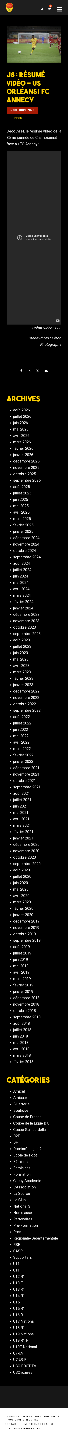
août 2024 (21, 563)
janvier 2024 (23, 608)
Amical (19, 1091)
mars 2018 (22, 1055)
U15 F (18, 1302)
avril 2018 (21, 1049)
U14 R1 (19, 1295)
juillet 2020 (22, 876)
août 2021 (21, 793)
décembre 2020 (26, 844)
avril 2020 (21, 895)
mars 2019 (22, 978)
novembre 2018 (26, 1004)
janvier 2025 (23, 531)
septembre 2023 (27, 633)
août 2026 (21, 410)
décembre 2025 (26, 461)
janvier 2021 (23, 838)
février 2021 (23, 831)
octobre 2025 (24, 474)
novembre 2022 (26, 697)
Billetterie (21, 1104)
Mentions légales (39, 1424)
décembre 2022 (26, 691)
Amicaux (20, 1097)
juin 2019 (20, 959)
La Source (21, 1193)
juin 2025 (20, 499)
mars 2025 (22, 518)
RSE (16, 1244)
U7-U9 (18, 1353)
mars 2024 (22, 595)
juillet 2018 (22, 1030)
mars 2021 (22, 825)
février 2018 (23, 1062)
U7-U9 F (19, 1359)
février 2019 (23, 985)
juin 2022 (20, 729)
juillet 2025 (22, 493)
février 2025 (23, 525)
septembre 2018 (27, 1017)
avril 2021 (21, 819)
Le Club (19, 1200)
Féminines (21, 1168)
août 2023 (21, 640)
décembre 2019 (26, 921)
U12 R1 (19, 1276)
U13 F (18, 1283)
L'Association (24, 1187)
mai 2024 (21, 582)
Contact (11, 1424)
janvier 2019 (23, 991)
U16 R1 (19, 1315)
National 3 (21, 1206)
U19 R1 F (20, 1340)
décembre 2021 (26, 768)
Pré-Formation (25, 1225)
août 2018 (21, 1023)
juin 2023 (20, 653)
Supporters (22, 1257)
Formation (22, 1174)
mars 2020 (22, 902)
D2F (16, 1136)
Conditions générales (22, 1428)
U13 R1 (19, 1289)
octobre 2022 (24, 704)
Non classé (22, 1212)
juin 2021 (20, 806)
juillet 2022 (22, 723)
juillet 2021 (22, 800)
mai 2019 (21, 966)
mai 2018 (21, 1042)
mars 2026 (22, 442)
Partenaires (22, 1219)
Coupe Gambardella (29, 1129)
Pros (17, 1232)
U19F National (25, 1347)
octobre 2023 (24, 627)
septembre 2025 (27, 480)
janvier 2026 (23, 455)
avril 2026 (21, 435)
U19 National (24, 1334)
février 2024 (23, 601)
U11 (16, 1264)
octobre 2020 (24, 857)
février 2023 (23, 678)
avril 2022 (21, 742)
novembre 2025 (26, 467)
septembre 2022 (27, 710)
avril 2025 (21, 512)
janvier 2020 (23, 915)
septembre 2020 (27, 863)
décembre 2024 (26, 538)
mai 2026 (21, 429)
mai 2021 (21, 812)
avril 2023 (21, 665)
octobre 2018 (24, 1010)
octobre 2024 (24, 550)
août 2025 (21, 486)
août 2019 (21, 947)
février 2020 (23, 908)
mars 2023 (22, 672)
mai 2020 (21, 889)
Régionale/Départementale (35, 1238)
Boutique (20, 1110)
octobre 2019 (24, 934)
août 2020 (21, 870)
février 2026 (23, 448)
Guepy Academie (27, 1180)
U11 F (18, 1270)
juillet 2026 (22, 416)
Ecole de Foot (25, 1155)
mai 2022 (21, 736)
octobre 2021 (24, 780)
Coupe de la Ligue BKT (32, 1123)
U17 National (24, 1321)
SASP (18, 1251)
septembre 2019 (27, 940)
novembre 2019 (26, 927)
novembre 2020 (26, 851)
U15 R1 (19, 1308)
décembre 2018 (26, 998)
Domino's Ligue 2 (27, 1149)
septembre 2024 (27, 557)
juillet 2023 (22, 646)
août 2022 (21, 716)
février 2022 (23, 755)
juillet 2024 (22, 570)
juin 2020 (20, 883)
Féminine (21, 1161)
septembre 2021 (27, 787)
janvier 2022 (23, 761)
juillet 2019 (22, 953)
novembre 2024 (26, 544)
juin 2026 (20, 423)
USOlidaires (22, 1372)
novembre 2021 (26, 774)
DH (16, 1142)
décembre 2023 (26, 614)
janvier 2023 (23, 685)
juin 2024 (20, 576)
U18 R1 (19, 1327)
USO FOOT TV (24, 1366)
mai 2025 (21, 506)
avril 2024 (21, 589)
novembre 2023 (26, 621)
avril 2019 (21, 972)
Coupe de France (27, 1117)
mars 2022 (22, 748)
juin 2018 (20, 1036)
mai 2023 (21, 659)
